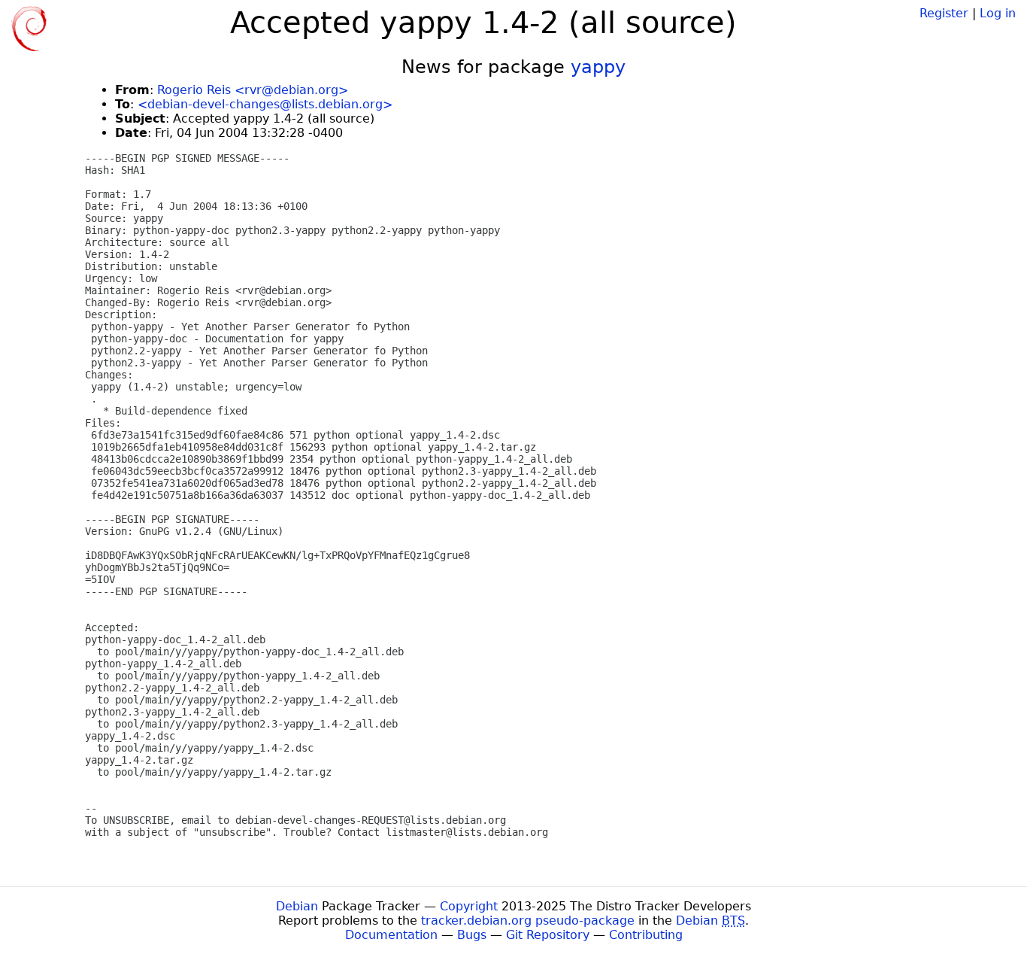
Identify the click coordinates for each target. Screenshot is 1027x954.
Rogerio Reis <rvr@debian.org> (252, 90)
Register (943, 13)
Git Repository (547, 935)
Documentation (391, 935)
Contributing (646, 935)
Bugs (471, 935)
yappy (598, 66)
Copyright (469, 906)
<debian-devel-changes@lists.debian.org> (265, 104)
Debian (297, 906)
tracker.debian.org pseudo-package (528, 920)
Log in (998, 13)
